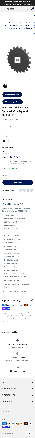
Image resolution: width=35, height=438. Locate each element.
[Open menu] (3, 9)
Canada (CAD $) (7, 412)
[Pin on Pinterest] (24, 190)
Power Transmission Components (13, 25)
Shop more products (12, 102)
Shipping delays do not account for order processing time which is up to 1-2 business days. (17, 3)
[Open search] (24, 9)
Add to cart (18, 182)
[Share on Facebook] (20, 190)
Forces (4, 120)
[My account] (27, 9)
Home (18, 9)
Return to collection (12, 95)
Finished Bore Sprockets (29, 25)
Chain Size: (7, 127)
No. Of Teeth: (7, 137)
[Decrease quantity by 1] (12, 175)
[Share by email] (31, 190)
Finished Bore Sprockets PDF (13, 204)
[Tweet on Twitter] (28, 190)
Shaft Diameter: (9, 147)
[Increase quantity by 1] (22, 175)
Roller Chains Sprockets (22, 25)
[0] (31, 9)
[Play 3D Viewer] (17, 60)
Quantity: (5, 175)
